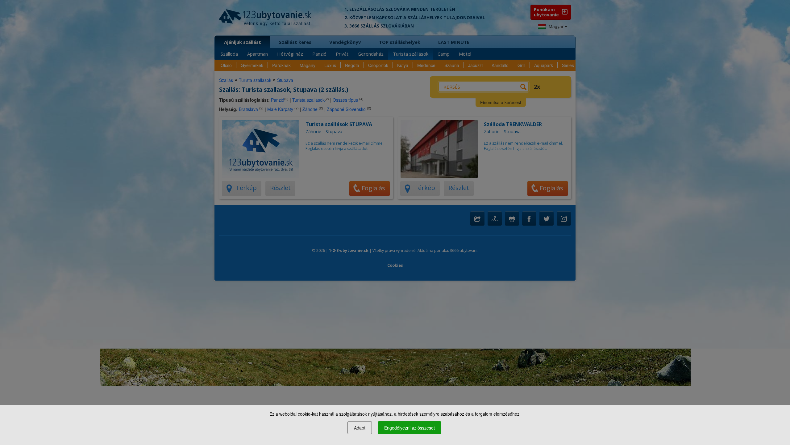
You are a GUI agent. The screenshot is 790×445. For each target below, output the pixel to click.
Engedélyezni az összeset (409, 428)
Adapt (359, 428)
